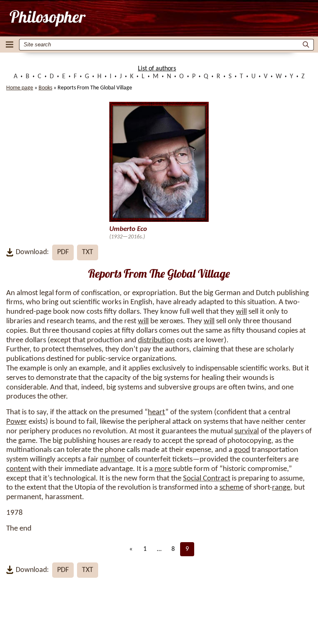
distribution (156, 340)
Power (16, 422)
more (162, 469)
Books (45, 88)
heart (156, 412)
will (241, 312)
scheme (231, 488)
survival (246, 431)
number (112, 460)
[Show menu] (9, 44)
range (281, 488)
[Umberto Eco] (47, 18)
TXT (87, 252)
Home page (19, 88)
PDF (63, 252)
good (242, 450)
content (18, 469)
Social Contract (206, 479)
